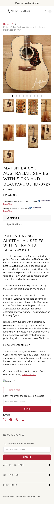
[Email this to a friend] (23, 420)
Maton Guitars (29, 374)
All (13, 24)
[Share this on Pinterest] (17, 420)
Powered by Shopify (31, 497)
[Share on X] (5, 420)
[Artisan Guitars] (18, 11)
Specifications (14, 224)
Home (6, 24)
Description (13, 217)
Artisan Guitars (16, 497)
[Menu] (3, 11)
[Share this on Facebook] (11, 420)
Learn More (7, 204)
